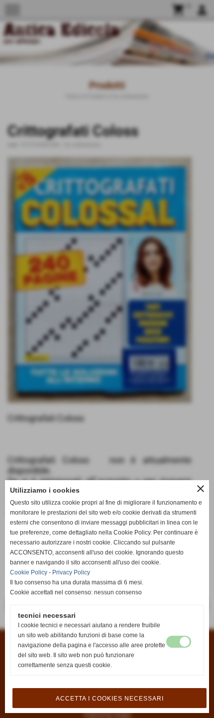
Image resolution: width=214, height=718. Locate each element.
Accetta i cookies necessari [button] (110, 698)
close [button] (201, 489)
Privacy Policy (71, 572)
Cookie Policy (28, 572)
